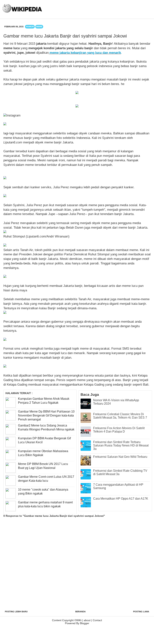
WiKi (79, 620)
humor (30, 26)
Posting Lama (141, 611)
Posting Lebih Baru (16, 611)
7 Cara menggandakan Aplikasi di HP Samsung (118, 486)
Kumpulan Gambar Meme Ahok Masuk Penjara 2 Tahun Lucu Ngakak (43, 400)
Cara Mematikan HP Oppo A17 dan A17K (120, 498)
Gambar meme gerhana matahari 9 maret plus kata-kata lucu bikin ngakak (45, 504)
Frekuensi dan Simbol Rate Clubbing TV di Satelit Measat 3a (120, 472)
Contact (97, 620)
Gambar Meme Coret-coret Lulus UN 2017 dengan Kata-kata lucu (46, 478)
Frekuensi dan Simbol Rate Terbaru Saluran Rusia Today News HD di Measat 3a (121, 445)
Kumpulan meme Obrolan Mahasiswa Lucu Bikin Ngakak (43, 453)
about (87, 620)
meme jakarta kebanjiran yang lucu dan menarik (85, 52)
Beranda (80, 611)
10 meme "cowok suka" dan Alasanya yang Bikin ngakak (43, 491)
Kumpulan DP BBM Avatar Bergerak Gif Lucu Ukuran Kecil (44, 440)
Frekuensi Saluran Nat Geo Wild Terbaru (120, 456)
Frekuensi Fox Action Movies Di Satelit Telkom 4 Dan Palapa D (119, 429)
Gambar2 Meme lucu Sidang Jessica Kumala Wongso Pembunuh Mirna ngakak (46, 427)
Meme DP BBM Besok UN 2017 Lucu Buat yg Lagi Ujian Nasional (43, 465)
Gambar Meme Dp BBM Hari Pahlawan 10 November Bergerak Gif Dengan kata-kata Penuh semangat (46, 415)
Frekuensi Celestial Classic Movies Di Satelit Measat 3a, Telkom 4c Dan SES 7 (120, 416)
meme (39, 26)
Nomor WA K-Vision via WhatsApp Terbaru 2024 (116, 402)
